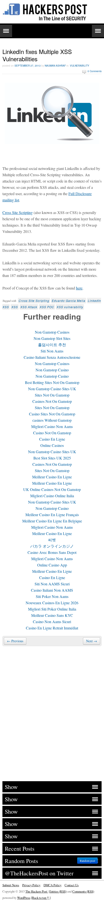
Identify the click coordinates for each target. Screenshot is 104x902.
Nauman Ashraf (55, 65)
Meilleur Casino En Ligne (52, 476)
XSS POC (47, 307)
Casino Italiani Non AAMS (52, 590)
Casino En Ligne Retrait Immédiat (52, 627)
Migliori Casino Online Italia (52, 495)
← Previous (15, 641)
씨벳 (52, 539)
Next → (91, 641)
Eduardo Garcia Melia (68, 300)
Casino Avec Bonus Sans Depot (52, 552)
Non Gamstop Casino (52, 369)
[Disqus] (52, 712)
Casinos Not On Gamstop (52, 401)
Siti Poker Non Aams (52, 596)
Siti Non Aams (52, 350)
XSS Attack (28, 307)
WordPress (23, 897)
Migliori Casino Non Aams (52, 426)
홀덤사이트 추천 (52, 344)
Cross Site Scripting (17, 212)
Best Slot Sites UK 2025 (52, 457)
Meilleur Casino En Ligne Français (52, 514)
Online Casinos (52, 445)
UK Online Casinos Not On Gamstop (52, 489)
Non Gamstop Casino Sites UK (52, 388)
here (79, 287)
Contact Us (72, 885)
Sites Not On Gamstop (52, 394)
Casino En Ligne (52, 439)
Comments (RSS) (83, 891)
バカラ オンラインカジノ (52, 546)
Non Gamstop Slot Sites (52, 338)
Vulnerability (79, 65)
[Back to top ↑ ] (41, 897)
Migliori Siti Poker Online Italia (52, 609)
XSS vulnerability (70, 307)
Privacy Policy (31, 885)
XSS (14, 307)
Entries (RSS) (58, 891)
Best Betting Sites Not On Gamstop (52, 382)
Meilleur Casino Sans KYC (52, 615)
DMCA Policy (52, 885)
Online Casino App (52, 564)
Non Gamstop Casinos (52, 332)
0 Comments (95, 71)
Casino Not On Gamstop (52, 432)
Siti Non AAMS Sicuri (52, 583)
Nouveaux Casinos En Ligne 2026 (52, 602)
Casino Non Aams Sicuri (52, 621)
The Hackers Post (36, 891)
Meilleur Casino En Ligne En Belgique (52, 520)
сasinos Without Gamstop (52, 420)
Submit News (10, 885)
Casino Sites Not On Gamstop (52, 413)
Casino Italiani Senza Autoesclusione (52, 357)
